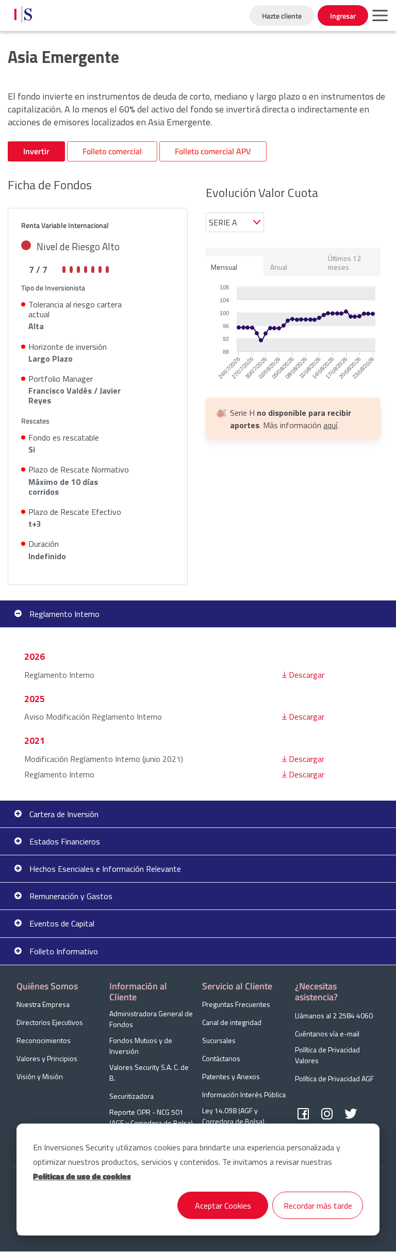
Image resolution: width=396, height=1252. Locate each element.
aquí (330, 425)
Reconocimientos (43, 1040)
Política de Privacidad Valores (327, 1055)
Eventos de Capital (61, 923)
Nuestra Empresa (43, 1004)
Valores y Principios (46, 1058)
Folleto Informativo (63, 951)
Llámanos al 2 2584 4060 (334, 1015)
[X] (350, 1114)
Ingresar (343, 15)
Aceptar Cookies (223, 1205)
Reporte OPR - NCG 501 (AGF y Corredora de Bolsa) (151, 1117)
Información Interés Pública (244, 1094)
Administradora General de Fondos (151, 1019)
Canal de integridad (231, 1022)
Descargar (306, 675)
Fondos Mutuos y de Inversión (140, 1045)
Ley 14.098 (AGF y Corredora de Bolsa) (233, 1116)
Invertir (36, 151)
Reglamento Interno (64, 614)
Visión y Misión (39, 1076)
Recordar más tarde (318, 1205)
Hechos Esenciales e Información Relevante (105, 869)
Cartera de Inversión (63, 814)
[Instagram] (327, 1114)
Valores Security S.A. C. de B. (149, 1072)
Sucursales (219, 1040)
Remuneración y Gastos (70, 896)
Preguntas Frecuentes (236, 1004)
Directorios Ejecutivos (49, 1022)
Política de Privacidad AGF (334, 1078)
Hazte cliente (282, 15)
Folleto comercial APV (213, 151)
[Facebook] (303, 1114)
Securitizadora (131, 1096)
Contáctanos (221, 1058)
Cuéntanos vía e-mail (327, 1033)
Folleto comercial (112, 151)
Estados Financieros (64, 841)
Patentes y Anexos (231, 1076)
